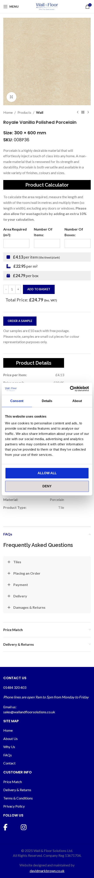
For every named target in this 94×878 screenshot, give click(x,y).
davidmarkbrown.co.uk (47, 871)
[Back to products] (82, 112)
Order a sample (20, 321)
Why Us (9, 747)
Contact (9, 763)
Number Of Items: (43, 232)
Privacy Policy (14, 806)
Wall (39, 112)
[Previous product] (77, 112)
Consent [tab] (16, 401)
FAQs (7, 755)
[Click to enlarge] (11, 97)
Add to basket (38, 289)
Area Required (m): (15, 232)
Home (8, 112)
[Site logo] (47, 6)
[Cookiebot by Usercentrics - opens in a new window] (70, 389)
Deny (47, 486)
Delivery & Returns (17, 790)
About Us (10, 738)
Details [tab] (47, 401)
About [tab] (77, 401)
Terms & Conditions (18, 798)
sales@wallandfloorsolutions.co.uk (29, 712)
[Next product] (88, 112)
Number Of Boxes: (73, 232)
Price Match (12, 782)
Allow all (47, 473)
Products (24, 112)
